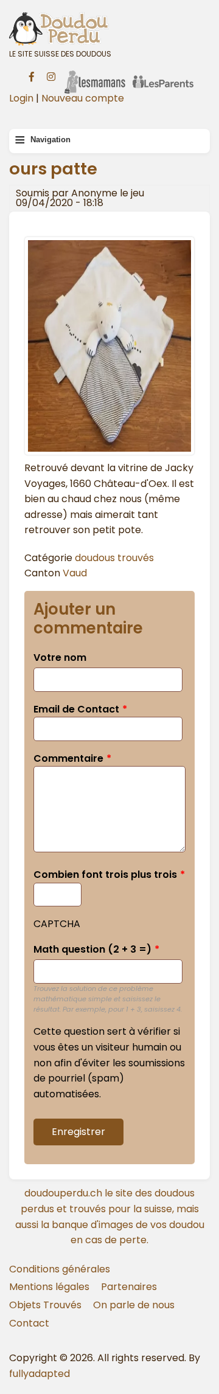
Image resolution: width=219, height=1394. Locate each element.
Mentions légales (49, 1287)
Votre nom (59, 657)
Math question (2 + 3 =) (92, 949)
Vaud (75, 573)
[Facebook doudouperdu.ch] (31, 75)
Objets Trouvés (45, 1305)
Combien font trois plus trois (105, 875)
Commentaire (68, 758)
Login (21, 98)
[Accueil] (109, 29)
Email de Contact (76, 709)
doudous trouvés (114, 558)
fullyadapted (39, 1374)
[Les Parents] (163, 74)
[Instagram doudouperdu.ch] (51, 75)
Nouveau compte (82, 98)
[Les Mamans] (95, 74)
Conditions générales (59, 1269)
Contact (29, 1323)
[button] (109, 452)
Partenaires (129, 1287)
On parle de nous (134, 1305)
